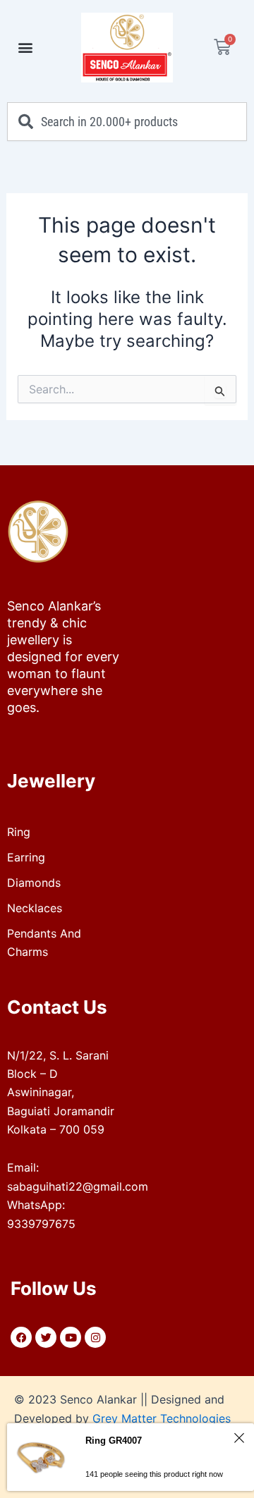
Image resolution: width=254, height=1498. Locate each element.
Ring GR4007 (113, 1440)
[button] (25, 47)
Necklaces (34, 908)
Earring (26, 857)
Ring (18, 832)
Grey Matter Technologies (161, 1418)
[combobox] (127, 121)
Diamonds (34, 883)
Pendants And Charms (44, 942)
